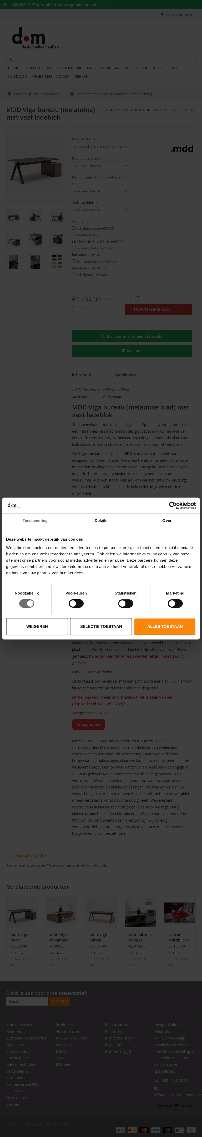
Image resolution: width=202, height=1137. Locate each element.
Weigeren (37, 626)
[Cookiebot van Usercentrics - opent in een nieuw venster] (173, 505)
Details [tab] (101, 520)
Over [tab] (166, 520)
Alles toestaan (165, 626)
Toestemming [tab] (35, 520)
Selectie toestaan (101, 626)
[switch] (76, 603)
